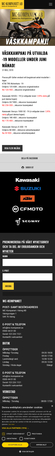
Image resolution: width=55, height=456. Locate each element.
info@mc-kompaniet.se (13, 328)
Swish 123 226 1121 (12, 334)
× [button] (52, 406)
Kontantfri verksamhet (12, 337)
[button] (27, 428)
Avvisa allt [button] (41, 445)
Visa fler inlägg (12, 148)
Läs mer (12, 424)
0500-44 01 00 (9, 331)
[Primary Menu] (50, 4)
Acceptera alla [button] (15, 445)
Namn (5, 256)
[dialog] (27, 429)
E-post (6, 270)
